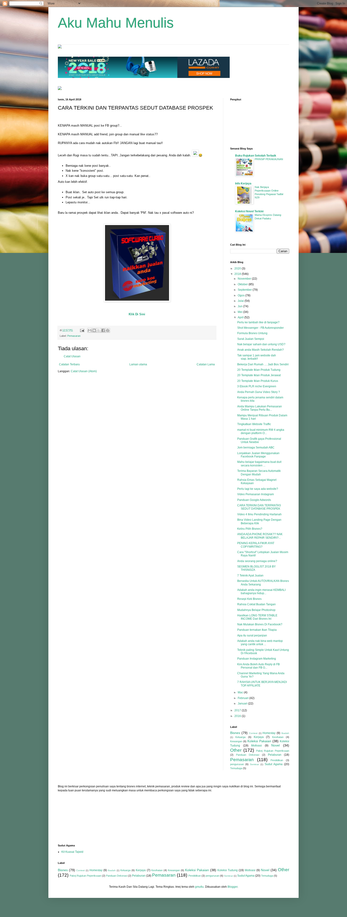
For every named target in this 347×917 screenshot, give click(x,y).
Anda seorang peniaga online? (257, 561)
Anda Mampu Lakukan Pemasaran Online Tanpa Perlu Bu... (259, 408)
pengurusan (237, 764)
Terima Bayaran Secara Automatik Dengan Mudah (259, 472)
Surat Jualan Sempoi (250, 339)
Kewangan (236, 741)
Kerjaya (259, 737)
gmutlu (199, 886)
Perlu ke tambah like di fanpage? (258, 322)
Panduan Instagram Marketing (256, 658)
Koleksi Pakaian (259, 741)
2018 (238, 274)
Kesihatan (278, 737)
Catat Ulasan (72, 356)
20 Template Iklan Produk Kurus (257, 381)
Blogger (232, 886)
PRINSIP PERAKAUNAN (269, 159)
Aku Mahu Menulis (116, 23)
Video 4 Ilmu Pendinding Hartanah (259, 514)
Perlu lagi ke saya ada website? (257, 488)
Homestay (268, 733)
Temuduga (236, 768)
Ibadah (285, 733)
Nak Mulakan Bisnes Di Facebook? (259, 624)
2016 (238, 716)
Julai (241, 301)
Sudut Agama (274, 764)
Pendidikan (277, 760)
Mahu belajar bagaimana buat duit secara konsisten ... (259, 463)
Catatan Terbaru (69, 364)
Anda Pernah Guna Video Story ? (258, 392)
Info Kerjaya (243, 183)
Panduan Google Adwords (254, 500)
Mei (240, 312)
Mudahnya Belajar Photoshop (256, 610)
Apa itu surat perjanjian (252, 635)
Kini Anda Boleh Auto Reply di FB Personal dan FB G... (258, 666)
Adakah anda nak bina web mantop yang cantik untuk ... (260, 642)
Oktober (243, 284)
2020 (238, 268)
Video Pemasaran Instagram (255, 494)
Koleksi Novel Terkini (249, 211)
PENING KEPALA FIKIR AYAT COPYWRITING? (255, 545)
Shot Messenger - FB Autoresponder (260, 327)
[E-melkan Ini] (89, 330)
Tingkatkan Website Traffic (254, 424)
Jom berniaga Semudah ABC (256, 447)
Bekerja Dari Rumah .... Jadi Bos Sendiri (263, 364)
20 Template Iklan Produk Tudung (258, 369)
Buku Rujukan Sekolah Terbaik (255, 155)
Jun (240, 306)
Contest (253, 733)
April (241, 317)
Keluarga (240, 737)
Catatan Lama (206, 364)
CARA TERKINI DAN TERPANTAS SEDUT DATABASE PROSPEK (259, 507)
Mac (241, 692)
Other (235, 750)
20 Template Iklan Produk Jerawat (259, 375)
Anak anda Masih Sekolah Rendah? (260, 349)
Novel (275, 745)
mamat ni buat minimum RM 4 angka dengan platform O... (260, 431)
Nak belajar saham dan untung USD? (261, 344)
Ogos (241, 295)
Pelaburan (274, 754)
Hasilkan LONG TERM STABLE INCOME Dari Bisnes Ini (257, 617)
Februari (243, 698)
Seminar (254, 764)
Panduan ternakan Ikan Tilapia (257, 629)
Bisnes (235, 733)
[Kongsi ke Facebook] (103, 330)
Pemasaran (73, 335)
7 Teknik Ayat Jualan (250, 575)
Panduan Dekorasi (247, 754)
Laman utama (138, 364)
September (245, 289)
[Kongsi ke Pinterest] (107, 330)
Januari (243, 703)
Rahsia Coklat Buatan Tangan (256, 604)
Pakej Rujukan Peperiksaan (272, 750)
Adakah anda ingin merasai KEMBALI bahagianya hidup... (261, 591)
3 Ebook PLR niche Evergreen (256, 386)
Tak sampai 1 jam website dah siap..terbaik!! (256, 357)
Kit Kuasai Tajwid (72, 851)
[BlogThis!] (94, 330)
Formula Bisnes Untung (252, 333)
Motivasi (256, 745)
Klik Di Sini (137, 314)
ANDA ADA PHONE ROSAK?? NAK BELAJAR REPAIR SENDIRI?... (260, 536)
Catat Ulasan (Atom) (84, 371)
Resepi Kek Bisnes (249, 599)
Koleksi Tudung (227, 870)
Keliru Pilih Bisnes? (249, 528)
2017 (238, 710)
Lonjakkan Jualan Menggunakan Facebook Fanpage (258, 455)
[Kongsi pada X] (98, 330)
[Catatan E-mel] (82, 330)
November (245, 278)
